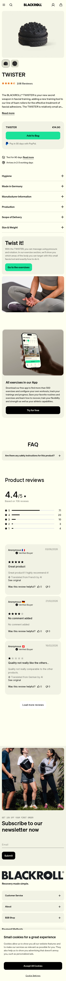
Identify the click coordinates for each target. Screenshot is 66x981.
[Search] (11, 5)
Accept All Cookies (33, 966)
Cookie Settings (33, 975)
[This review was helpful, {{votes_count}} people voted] (38, 587)
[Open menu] (4, 5)
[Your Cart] (61, 5)
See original (14, 580)
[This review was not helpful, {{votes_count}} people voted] (47, 586)
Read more (8, 113)
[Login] (53, 5)
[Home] (33, 5)
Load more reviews (33, 704)
